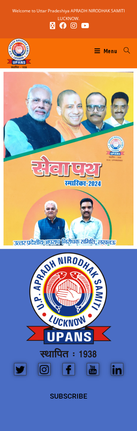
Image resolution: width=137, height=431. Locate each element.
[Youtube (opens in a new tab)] (84, 25)
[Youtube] (93, 369)
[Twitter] (20, 369)
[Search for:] (124, 51)
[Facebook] (69, 369)
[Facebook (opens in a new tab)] (62, 25)
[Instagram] (44, 369)
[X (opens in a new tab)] (52, 25)
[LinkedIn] (117, 369)
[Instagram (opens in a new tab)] (73, 25)
